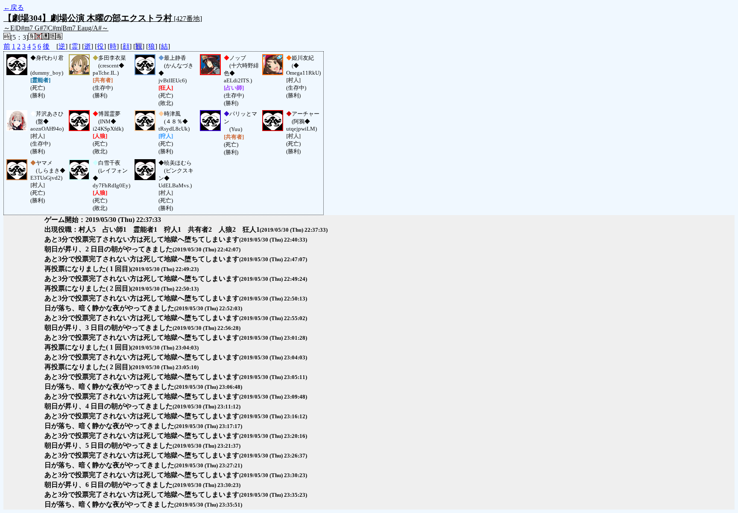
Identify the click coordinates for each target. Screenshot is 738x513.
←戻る (13, 7)
